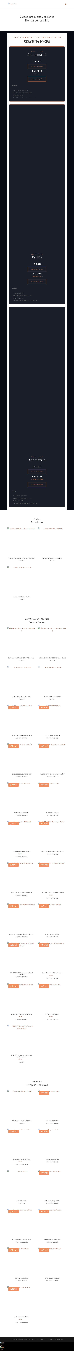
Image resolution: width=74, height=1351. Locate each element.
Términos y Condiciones (55, 1339)
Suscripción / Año (37, 79)
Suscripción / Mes (37, 66)
